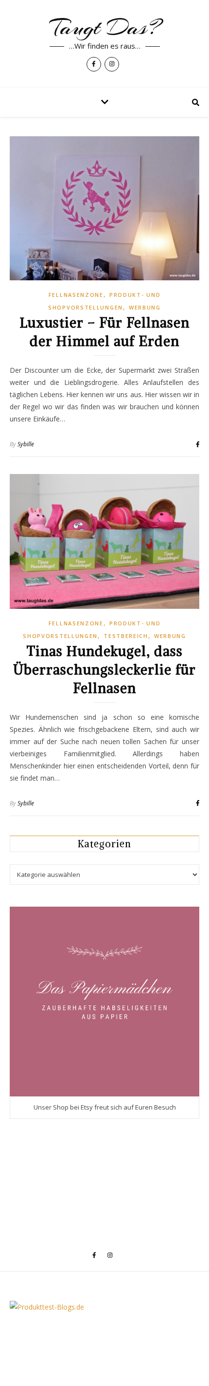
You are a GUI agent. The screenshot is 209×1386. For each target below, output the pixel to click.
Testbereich (126, 635)
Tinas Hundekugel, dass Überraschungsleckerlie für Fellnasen (104, 669)
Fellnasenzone (76, 294)
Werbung (145, 307)
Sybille (25, 444)
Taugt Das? (104, 28)
